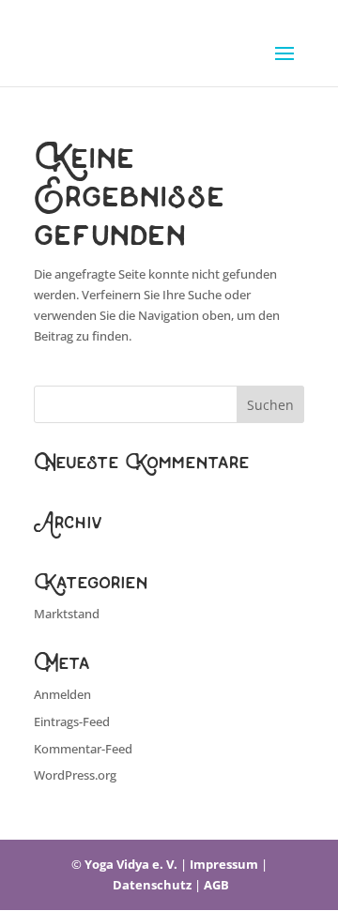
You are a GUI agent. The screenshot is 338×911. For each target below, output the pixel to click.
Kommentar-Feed (83, 748)
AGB (216, 884)
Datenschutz (152, 884)
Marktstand (67, 613)
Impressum (224, 864)
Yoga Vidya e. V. (130, 864)
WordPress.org (75, 775)
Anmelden (62, 694)
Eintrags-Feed (72, 721)
